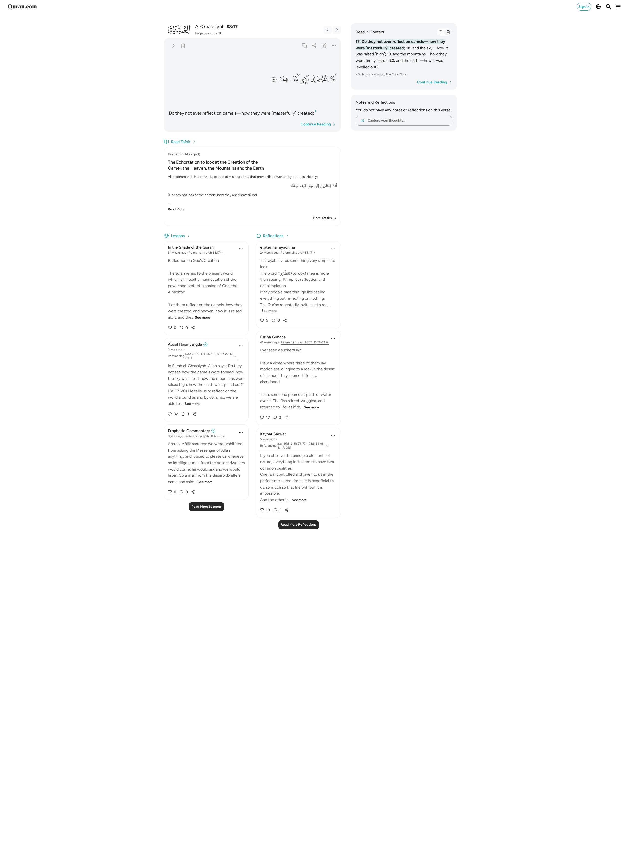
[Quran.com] (22, 6)
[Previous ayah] (328, 30)
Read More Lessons (206, 507)
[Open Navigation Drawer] (618, 7)
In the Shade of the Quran (191, 247)
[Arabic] (440, 32)
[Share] (314, 45)
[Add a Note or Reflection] (324, 45)
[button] (333, 79)
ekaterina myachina (277, 247)
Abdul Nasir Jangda (185, 344)
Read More (176, 209)
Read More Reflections (298, 525)
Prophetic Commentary (189, 430)
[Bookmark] (183, 45)
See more (202, 317)
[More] (334, 45)
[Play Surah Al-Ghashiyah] (173, 45)
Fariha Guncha (273, 337)
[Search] (608, 7)
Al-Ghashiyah (210, 26)
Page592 (202, 33)
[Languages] (598, 7)
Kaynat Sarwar (273, 434)
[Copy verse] (304, 45)
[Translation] (448, 32)
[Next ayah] (337, 30)
